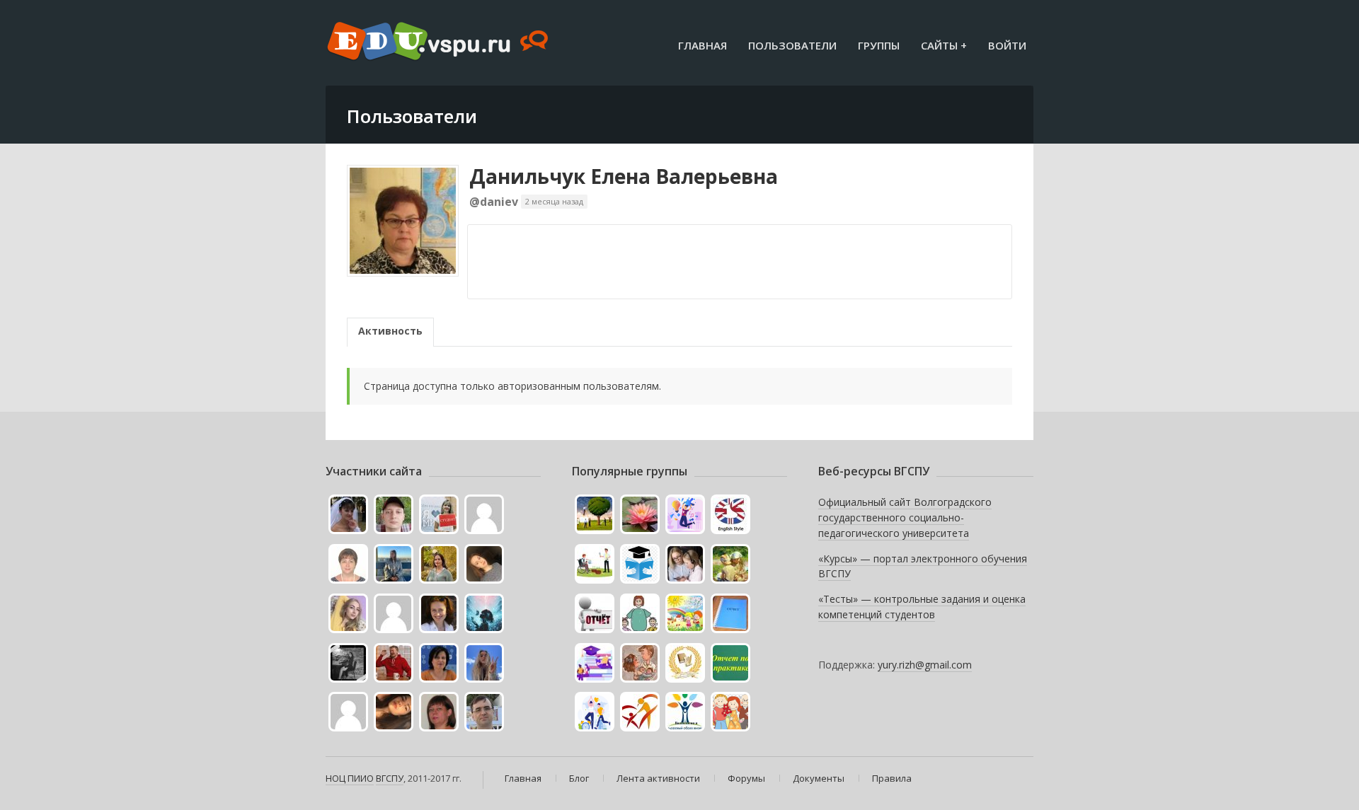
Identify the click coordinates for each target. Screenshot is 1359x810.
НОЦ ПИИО (350, 778)
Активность (390, 330)
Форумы (746, 778)
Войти (1007, 45)
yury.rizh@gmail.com (925, 664)
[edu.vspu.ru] (439, 42)
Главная (702, 45)
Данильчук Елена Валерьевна (623, 176)
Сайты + (944, 45)
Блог (579, 778)
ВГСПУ (389, 778)
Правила (892, 778)
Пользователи (792, 45)
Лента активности (658, 778)
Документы (818, 778)
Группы (879, 45)
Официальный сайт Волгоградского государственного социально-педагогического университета (905, 517)
